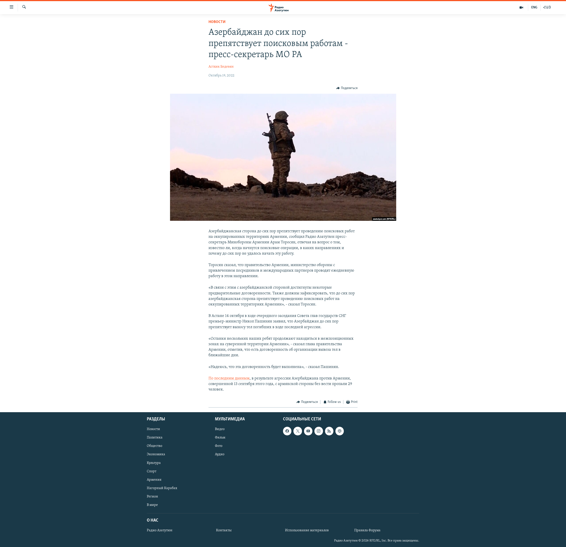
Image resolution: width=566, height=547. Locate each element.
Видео (220, 429)
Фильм (220, 437)
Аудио (219, 454)
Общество (154, 446)
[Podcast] (339, 431)
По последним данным (229, 379)
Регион (152, 496)
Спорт (151, 471)
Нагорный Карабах (162, 488)
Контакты (223, 530)
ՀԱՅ (547, 7)
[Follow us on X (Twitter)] (297, 431)
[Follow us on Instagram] (318, 431)
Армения (154, 479)
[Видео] (521, 7)
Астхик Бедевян (221, 67)
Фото (218, 446)
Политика (155, 437)
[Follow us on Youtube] (308, 431)
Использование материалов (307, 530)
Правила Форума (367, 530)
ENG (534, 7)
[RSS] (329, 431)
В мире (152, 505)
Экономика (156, 454)
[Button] (347, 88)
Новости (217, 22)
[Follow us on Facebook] (287, 431)
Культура (154, 463)
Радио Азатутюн (159, 530)
